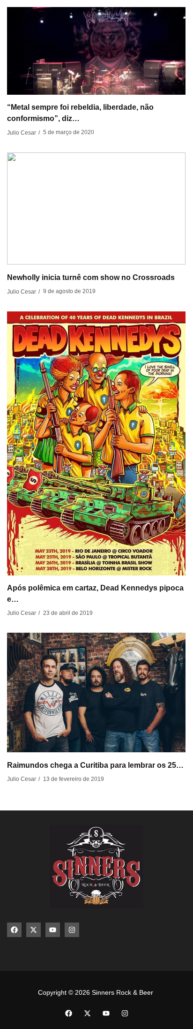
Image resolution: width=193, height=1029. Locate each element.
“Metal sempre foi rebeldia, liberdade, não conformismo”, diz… (80, 112)
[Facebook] (14, 930)
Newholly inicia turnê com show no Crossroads (91, 277)
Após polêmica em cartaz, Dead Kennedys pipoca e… (95, 593)
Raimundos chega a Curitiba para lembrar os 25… (95, 765)
